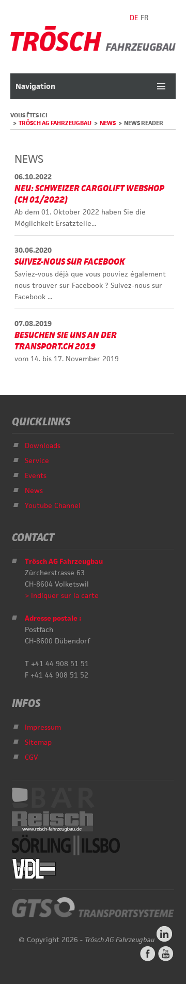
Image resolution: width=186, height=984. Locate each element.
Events (36, 475)
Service (37, 460)
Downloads (42, 445)
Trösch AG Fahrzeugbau (55, 123)
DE (134, 17)
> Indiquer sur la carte (62, 595)
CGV (31, 757)
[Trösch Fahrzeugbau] (93, 48)
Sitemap (38, 742)
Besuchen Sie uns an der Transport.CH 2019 (65, 340)
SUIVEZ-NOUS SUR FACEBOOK (69, 261)
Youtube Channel (53, 505)
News (108, 123)
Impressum (43, 727)
